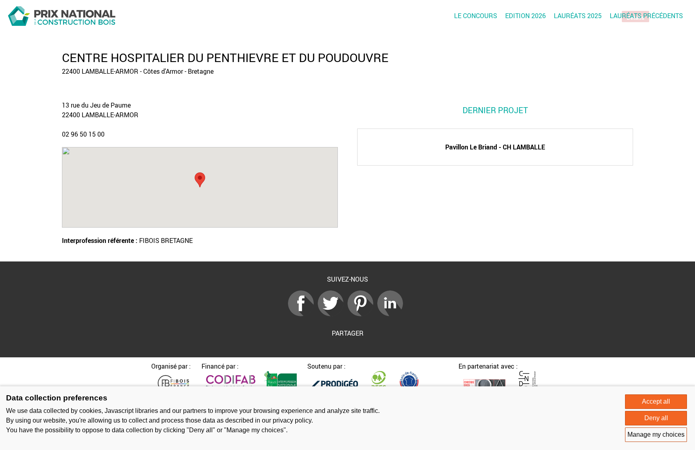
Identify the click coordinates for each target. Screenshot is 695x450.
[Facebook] (303, 313)
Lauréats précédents (646, 15)
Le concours (475, 15)
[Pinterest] (362, 313)
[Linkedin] (392, 313)
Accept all (656, 401)
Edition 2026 (525, 15)
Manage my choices (656, 434)
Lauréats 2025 (578, 15)
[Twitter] (333, 313)
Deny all (656, 418)
